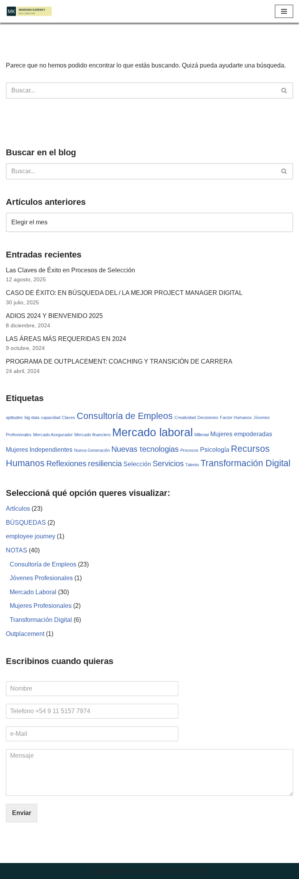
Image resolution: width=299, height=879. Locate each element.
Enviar (21, 813)
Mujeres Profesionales (41, 605)
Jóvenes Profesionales (41, 578)
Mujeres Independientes (39, 449)
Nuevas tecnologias (145, 449)
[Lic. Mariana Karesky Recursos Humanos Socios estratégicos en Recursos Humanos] (29, 11)
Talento (192, 464)
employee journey (30, 536)
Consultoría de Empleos (125, 416)
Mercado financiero (92, 434)
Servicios (168, 463)
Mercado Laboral (33, 592)
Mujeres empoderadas (241, 433)
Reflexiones (66, 463)
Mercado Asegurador (53, 434)
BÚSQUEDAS (26, 522)
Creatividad (185, 417)
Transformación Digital (245, 463)
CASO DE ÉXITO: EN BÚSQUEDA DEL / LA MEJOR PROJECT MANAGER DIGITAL (124, 292)
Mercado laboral (152, 432)
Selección (137, 463)
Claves (68, 417)
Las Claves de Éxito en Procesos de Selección (70, 270)
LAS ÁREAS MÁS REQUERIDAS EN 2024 (66, 339)
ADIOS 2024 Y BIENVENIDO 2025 (54, 316)
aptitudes (14, 417)
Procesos (189, 450)
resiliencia (105, 463)
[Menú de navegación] (284, 11)
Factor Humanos (236, 417)
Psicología (214, 449)
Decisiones (207, 417)
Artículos (18, 508)
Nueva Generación (92, 450)
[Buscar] (284, 90)
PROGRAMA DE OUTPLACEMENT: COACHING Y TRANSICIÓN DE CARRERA (119, 361)
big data (32, 417)
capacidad (50, 417)
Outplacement (25, 633)
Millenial (201, 434)
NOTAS (16, 550)
